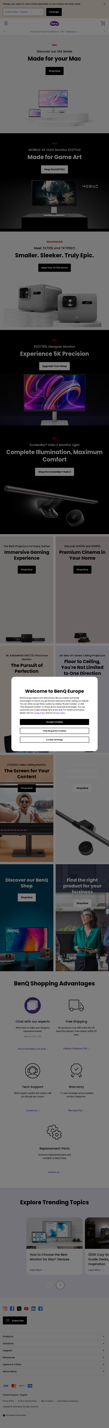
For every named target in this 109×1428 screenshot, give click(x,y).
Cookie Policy (39, 713)
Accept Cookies (54, 722)
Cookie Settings (54, 739)
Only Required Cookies (54, 730)
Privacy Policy (59, 713)
